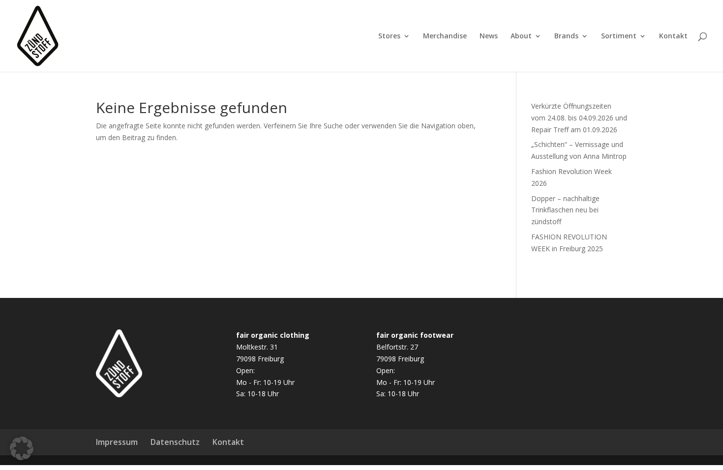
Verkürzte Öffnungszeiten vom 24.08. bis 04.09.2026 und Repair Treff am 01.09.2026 (579, 117)
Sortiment (618, 36)
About (521, 36)
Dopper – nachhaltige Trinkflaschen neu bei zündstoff (565, 210)
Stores (389, 36)
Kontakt (673, 36)
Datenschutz (175, 442)
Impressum (117, 442)
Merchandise (445, 36)
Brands (566, 36)
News (489, 36)
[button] (21, 448)
